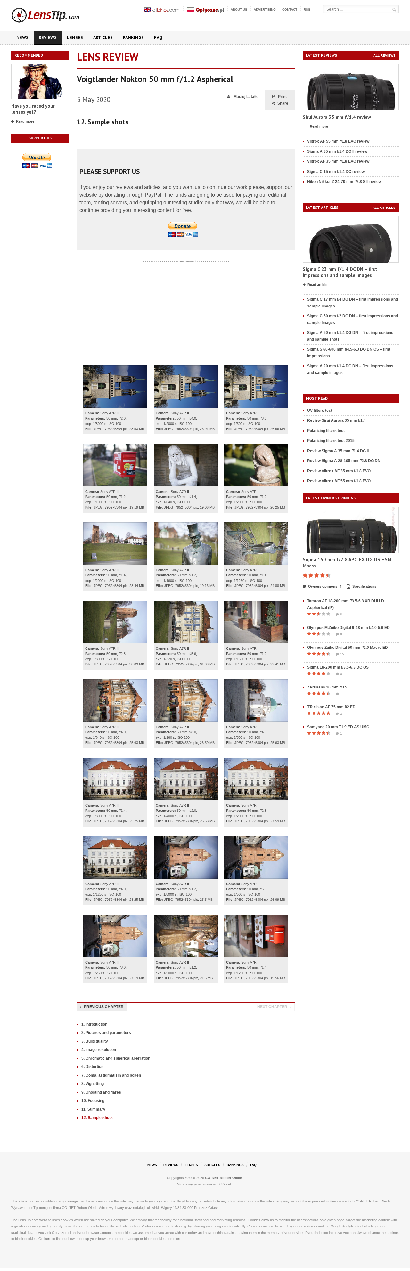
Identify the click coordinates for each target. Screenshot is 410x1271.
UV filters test (319, 410)
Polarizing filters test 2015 (331, 440)
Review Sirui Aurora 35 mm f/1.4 (336, 420)
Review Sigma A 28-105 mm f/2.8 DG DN (344, 461)
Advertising (265, 9)
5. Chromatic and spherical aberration (115, 1058)
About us (239, 9)
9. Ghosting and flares (101, 1092)
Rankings (133, 37)
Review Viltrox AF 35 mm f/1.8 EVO (339, 471)
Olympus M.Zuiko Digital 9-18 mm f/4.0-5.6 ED (348, 627)
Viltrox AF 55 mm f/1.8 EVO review (338, 141)
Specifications (364, 586)
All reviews (384, 55)
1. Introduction (94, 1024)
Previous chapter (104, 1007)
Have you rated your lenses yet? (32, 109)
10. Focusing (92, 1100)
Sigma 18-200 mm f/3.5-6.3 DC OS (338, 667)
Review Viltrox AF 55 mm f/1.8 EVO (339, 481)
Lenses (75, 37)
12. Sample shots (97, 1117)
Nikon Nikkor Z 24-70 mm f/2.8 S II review (344, 181)
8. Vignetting (92, 1083)
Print (282, 96)
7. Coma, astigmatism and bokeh (111, 1075)
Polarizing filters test (326, 430)
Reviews (48, 37)
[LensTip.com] (54, 14)
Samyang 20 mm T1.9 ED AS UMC (338, 727)
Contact (289, 9)
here (47, 1239)
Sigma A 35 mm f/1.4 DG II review (337, 151)
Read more (25, 121)
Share (282, 103)
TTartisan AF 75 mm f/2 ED (331, 707)
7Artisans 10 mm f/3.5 (327, 687)
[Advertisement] (186, 305)
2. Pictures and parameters (106, 1033)
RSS (307, 9)
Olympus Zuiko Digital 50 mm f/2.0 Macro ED (347, 647)
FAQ (158, 37)
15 (342, 654)
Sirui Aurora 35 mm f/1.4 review (337, 117)
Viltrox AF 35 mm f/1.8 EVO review (338, 161)
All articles (384, 207)
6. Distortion (92, 1066)
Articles (103, 37)
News (22, 37)
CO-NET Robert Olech (223, 1178)
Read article (317, 285)
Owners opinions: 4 (324, 586)
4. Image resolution (98, 1049)
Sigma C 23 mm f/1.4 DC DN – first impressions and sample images (340, 272)
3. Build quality (94, 1041)
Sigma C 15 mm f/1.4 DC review (336, 171)
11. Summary (93, 1109)
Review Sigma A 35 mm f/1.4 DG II (338, 451)
